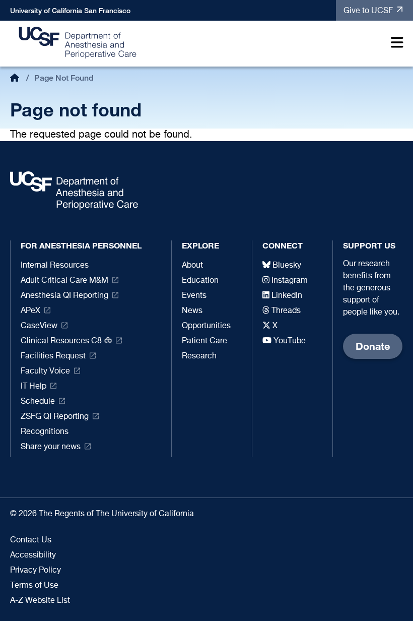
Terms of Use (34, 586)
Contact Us (30, 540)
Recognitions (44, 432)
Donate (373, 346)
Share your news (51, 447)
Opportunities (206, 326)
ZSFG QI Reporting (55, 417)
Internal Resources (55, 266)
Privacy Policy (35, 571)
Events (194, 296)
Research (199, 356)
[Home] (78, 42)
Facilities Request (53, 356)
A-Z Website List (40, 601)
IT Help (33, 387)
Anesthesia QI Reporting (64, 296)
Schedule (38, 402)
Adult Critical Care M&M (64, 281)
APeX (30, 311)
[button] (394, 44)
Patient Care (204, 341)
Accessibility (33, 555)
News (192, 311)
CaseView (39, 326)
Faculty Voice (45, 371)
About (192, 266)
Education (200, 281)
